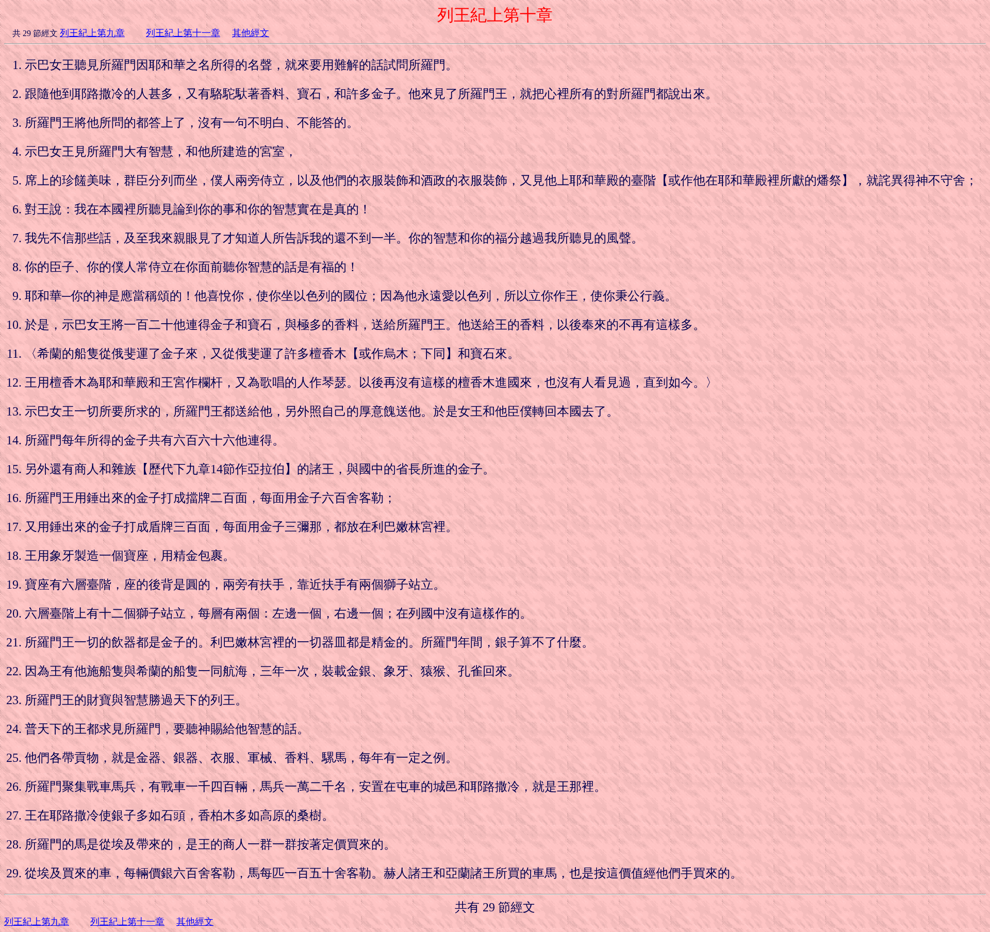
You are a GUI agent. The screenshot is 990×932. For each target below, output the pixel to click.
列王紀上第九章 (92, 33)
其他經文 (250, 33)
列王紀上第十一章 (183, 33)
